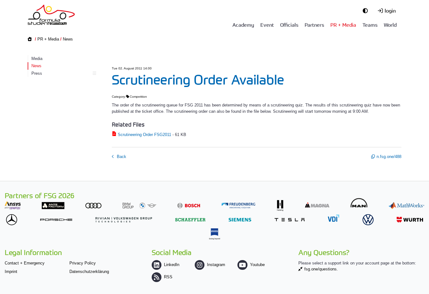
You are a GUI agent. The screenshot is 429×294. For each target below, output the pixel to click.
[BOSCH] (188, 205)
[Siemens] (240, 219)
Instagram (216, 264)
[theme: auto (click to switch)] (367, 10)
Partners (314, 24)
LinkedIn (171, 264)
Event (267, 24)
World (390, 24)
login (390, 10)
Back (121, 156)
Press (36, 73)
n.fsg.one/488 (389, 156)
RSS (168, 277)
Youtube (257, 264)
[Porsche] (56, 219)
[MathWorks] (406, 205)
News (68, 39)
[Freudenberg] (238, 205)
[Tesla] (289, 219)
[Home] (51, 15)
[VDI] (333, 218)
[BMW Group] (139, 205)
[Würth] (410, 219)
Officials (289, 24)
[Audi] (93, 205)
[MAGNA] (317, 204)
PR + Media (343, 24)
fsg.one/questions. (321, 269)
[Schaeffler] (190, 219)
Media (36, 58)
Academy (243, 24)
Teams (369, 24)
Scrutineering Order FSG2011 (144, 134)
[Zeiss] (214, 233)
